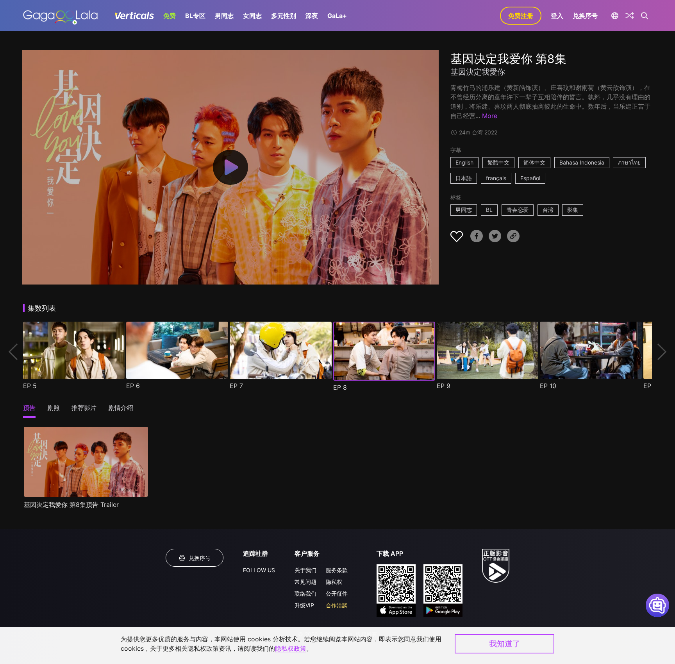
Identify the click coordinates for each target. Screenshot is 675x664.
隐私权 (334, 581)
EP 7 (236, 386)
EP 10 (548, 386)
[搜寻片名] (644, 15)
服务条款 (337, 570)
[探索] (629, 15)
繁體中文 (498, 162)
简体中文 (534, 162)
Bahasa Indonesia (581, 162)
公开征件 (337, 593)
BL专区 (195, 16)
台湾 (548, 209)
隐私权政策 (290, 648)
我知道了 (504, 643)
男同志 (224, 16)
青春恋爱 (518, 209)
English (464, 162)
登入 (557, 16)
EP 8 (340, 387)
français (496, 178)
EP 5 (30, 386)
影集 (572, 209)
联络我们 (305, 593)
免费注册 (520, 16)
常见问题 (305, 581)
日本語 (463, 178)
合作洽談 (337, 605)
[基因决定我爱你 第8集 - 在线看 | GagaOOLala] (60, 15)
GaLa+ (337, 16)
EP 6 (133, 386)
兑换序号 (585, 16)
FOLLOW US (259, 570)
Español (530, 178)
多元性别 (283, 16)
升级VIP (304, 605)
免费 (169, 16)
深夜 (311, 16)
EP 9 (443, 386)
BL (489, 209)
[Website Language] (614, 15)
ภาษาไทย (629, 162)
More (489, 116)
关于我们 (305, 570)
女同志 (252, 16)
